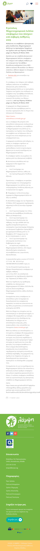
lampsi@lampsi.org (12, 468)
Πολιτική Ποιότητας (12, 497)
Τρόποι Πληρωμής (12, 487)
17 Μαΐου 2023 (14, 398)
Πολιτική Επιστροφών (13, 494)
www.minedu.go (20, 327)
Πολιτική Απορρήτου (13, 484)
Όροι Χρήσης (10, 481)
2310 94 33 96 (11, 465)
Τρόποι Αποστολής (12, 491)
